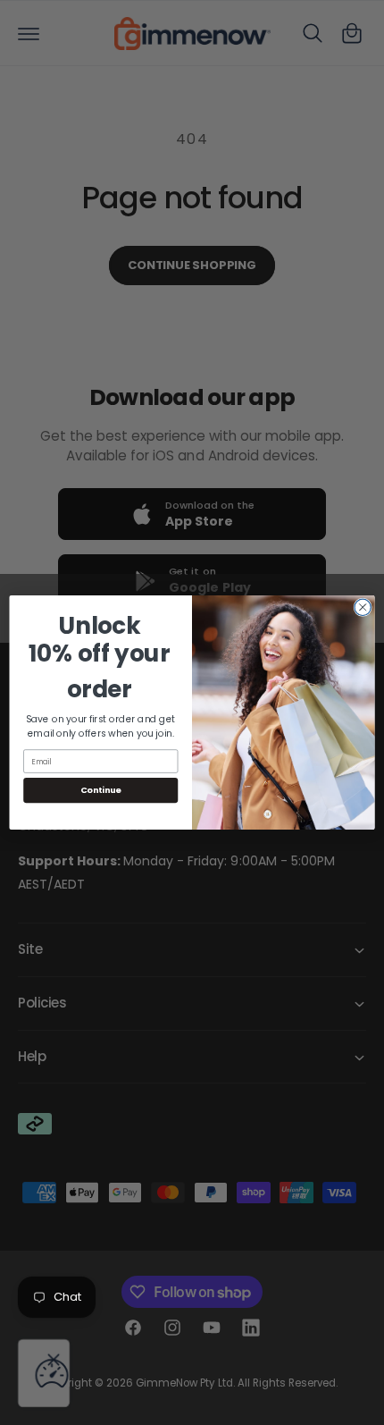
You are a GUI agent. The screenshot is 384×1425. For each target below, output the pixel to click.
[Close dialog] (363, 607)
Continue (100, 790)
